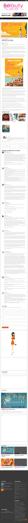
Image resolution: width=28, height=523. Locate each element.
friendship (21, 509)
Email (3, 320)
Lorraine (7, 410)
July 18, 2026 (16, 468)
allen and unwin (21, 502)
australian (16, 503)
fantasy (23, 508)
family (20, 508)
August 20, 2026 (4, 410)
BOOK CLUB (3, 407)
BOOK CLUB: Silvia (23, 488)
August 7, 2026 (17, 456)
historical (16, 511)
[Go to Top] (26, 519)
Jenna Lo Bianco (9, 44)
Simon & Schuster (22, 518)
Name (3, 317)
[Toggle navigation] (2, 18)
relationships (22, 516)
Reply (5, 182)
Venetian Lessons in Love (19, 107)
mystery (21, 512)
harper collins (21, 510)
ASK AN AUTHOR (17, 453)
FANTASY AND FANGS (7, 465)
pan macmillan (18, 513)
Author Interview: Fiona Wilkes (19, 455)
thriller (25, 519)
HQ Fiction (23, 511)
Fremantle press (17, 509)
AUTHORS (21, 453)
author (19, 503)
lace (19, 456)
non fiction (23, 512)
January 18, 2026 (4, 41)
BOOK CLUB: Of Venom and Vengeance (7, 467)
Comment (3, 308)
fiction (26, 508)
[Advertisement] (14, 364)
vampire (17, 520)
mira (18, 512)
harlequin (16, 510)
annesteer (8, 41)
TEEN (23, 519)
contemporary (18, 507)
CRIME (22, 507)
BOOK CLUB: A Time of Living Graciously (8, 409)
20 (7, 516)
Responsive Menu (26, 0)
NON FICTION (7, 407)
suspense (20, 519)
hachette (25, 509)
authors (20, 504)
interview (16, 512)
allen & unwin (17, 502)
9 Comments (11, 41)
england (18, 508)
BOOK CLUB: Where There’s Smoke (20, 467)
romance (17, 517)
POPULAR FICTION (20, 465)
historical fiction (20, 511)
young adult (20, 520)
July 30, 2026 (3, 468)
